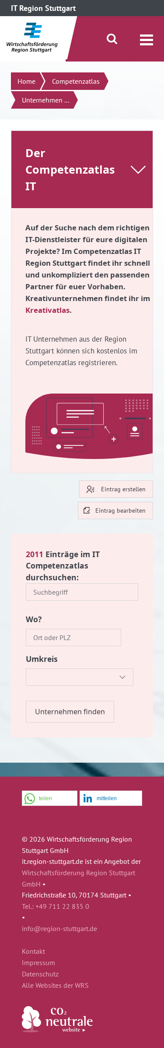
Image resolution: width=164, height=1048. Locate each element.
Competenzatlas (76, 81)
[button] (49, 798)
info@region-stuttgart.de (59, 928)
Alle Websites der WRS (55, 986)
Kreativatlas (47, 310)
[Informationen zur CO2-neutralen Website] (57, 1029)
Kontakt (33, 952)
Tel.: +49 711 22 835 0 (55, 906)
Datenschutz (40, 974)
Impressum (38, 963)
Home (26, 81)
